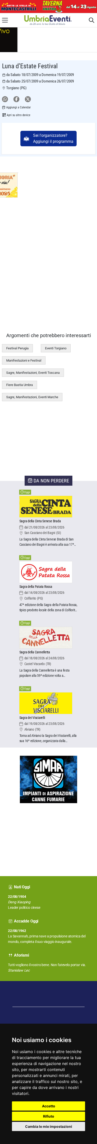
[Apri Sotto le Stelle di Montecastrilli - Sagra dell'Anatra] (48, 6)
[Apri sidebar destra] (91, 20)
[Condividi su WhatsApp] (5, 99)
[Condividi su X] (28, 99)
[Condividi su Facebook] (16, 99)
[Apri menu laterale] (5, 20)
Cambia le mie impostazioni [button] (48, 1126)
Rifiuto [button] (48, 1116)
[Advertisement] (18, 834)
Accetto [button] (48, 1106)
